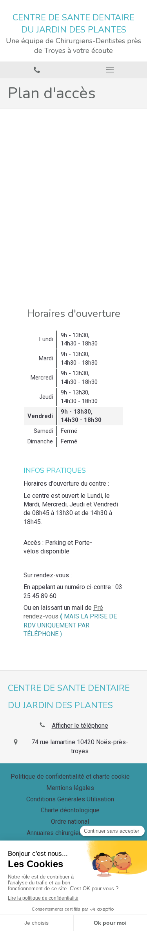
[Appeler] (37, 69)
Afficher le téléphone (80, 725)
